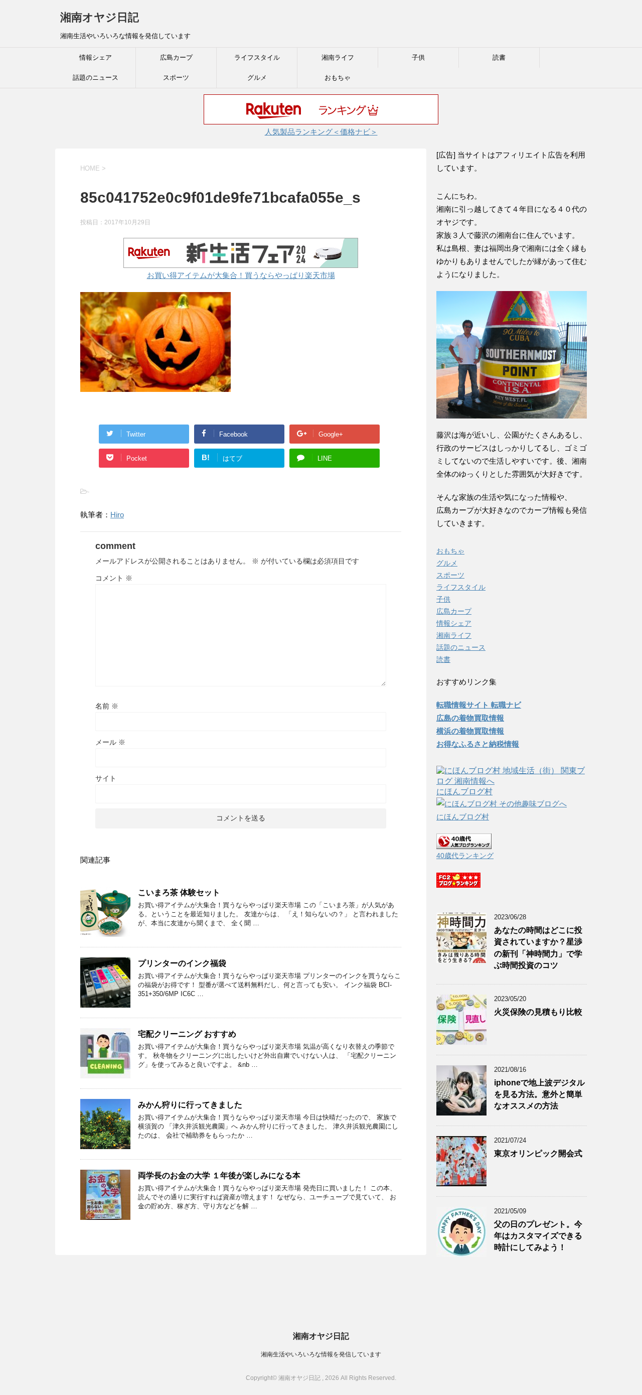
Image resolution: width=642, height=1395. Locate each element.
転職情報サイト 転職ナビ (478, 705)
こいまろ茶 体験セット (179, 892)
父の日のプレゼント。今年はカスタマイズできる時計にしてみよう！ (538, 1236)
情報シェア (95, 57)
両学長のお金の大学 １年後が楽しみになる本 (219, 1175)
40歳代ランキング (465, 856)
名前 (106, 706)
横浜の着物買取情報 (470, 731)
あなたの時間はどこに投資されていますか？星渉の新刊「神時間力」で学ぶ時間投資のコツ (538, 947)
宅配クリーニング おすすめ (187, 1034)
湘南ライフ (338, 57)
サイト (105, 778)
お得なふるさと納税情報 (477, 744)
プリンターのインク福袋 (182, 963)
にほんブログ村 (464, 791)
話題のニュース (95, 77)
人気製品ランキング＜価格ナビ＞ (321, 131)
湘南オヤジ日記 (99, 17)
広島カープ (176, 57)
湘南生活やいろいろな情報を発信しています (321, 1354)
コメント (113, 578)
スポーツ (176, 77)
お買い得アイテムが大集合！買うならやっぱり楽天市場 (241, 275)
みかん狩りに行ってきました (190, 1104)
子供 (418, 57)
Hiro (117, 514)
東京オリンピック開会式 (538, 1153)
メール (110, 742)
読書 (499, 57)
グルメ (257, 77)
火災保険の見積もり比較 (538, 1012)
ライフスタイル (257, 57)
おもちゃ (338, 77)
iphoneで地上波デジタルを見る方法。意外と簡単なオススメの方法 (539, 1094)
